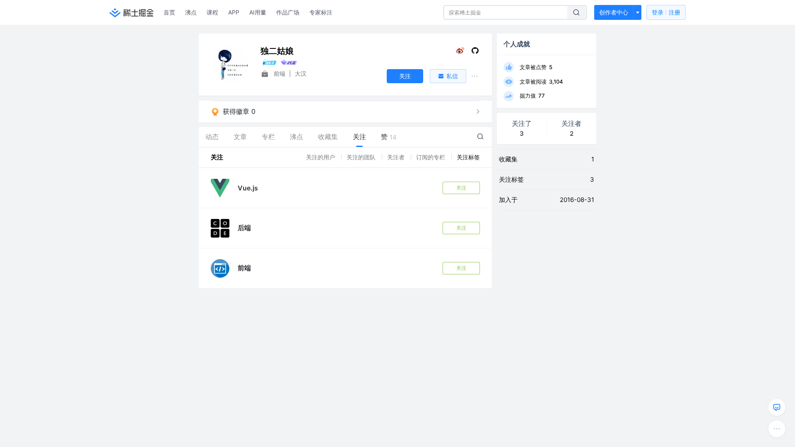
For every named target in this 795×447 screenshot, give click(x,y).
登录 (666, 12)
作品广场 (287, 12)
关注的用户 (321, 157)
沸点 (191, 12)
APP (233, 12)
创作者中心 (613, 12)
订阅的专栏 (431, 157)
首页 (169, 12)
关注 (461, 188)
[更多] (776, 429)
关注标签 (468, 157)
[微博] (460, 52)
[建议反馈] (776, 407)
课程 (212, 12)
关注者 (396, 157)
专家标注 (320, 12)
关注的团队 (362, 157)
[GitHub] (475, 52)
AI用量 (257, 12)
